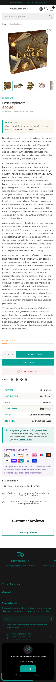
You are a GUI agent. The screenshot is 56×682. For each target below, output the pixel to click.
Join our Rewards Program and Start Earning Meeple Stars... (29, 502)
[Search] (50, 16)
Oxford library (25, 439)
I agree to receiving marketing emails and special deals (27, 626)
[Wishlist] (46, 8)
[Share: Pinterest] (21, 379)
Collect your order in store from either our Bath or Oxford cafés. (29, 494)
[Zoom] (48, 31)
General (6, 592)
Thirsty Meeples (11, 584)
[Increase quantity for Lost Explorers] (12, 354)
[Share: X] (17, 379)
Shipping (15, 111)
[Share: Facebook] (12, 379)
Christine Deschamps (40, 414)
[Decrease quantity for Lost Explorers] (4, 354)
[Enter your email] (51, 619)
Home (4, 24)
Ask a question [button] (28, 532)
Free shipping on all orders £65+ (24, 486)
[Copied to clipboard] (26, 379)
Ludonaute (7, 98)
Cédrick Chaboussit (41, 421)
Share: (5, 380)
